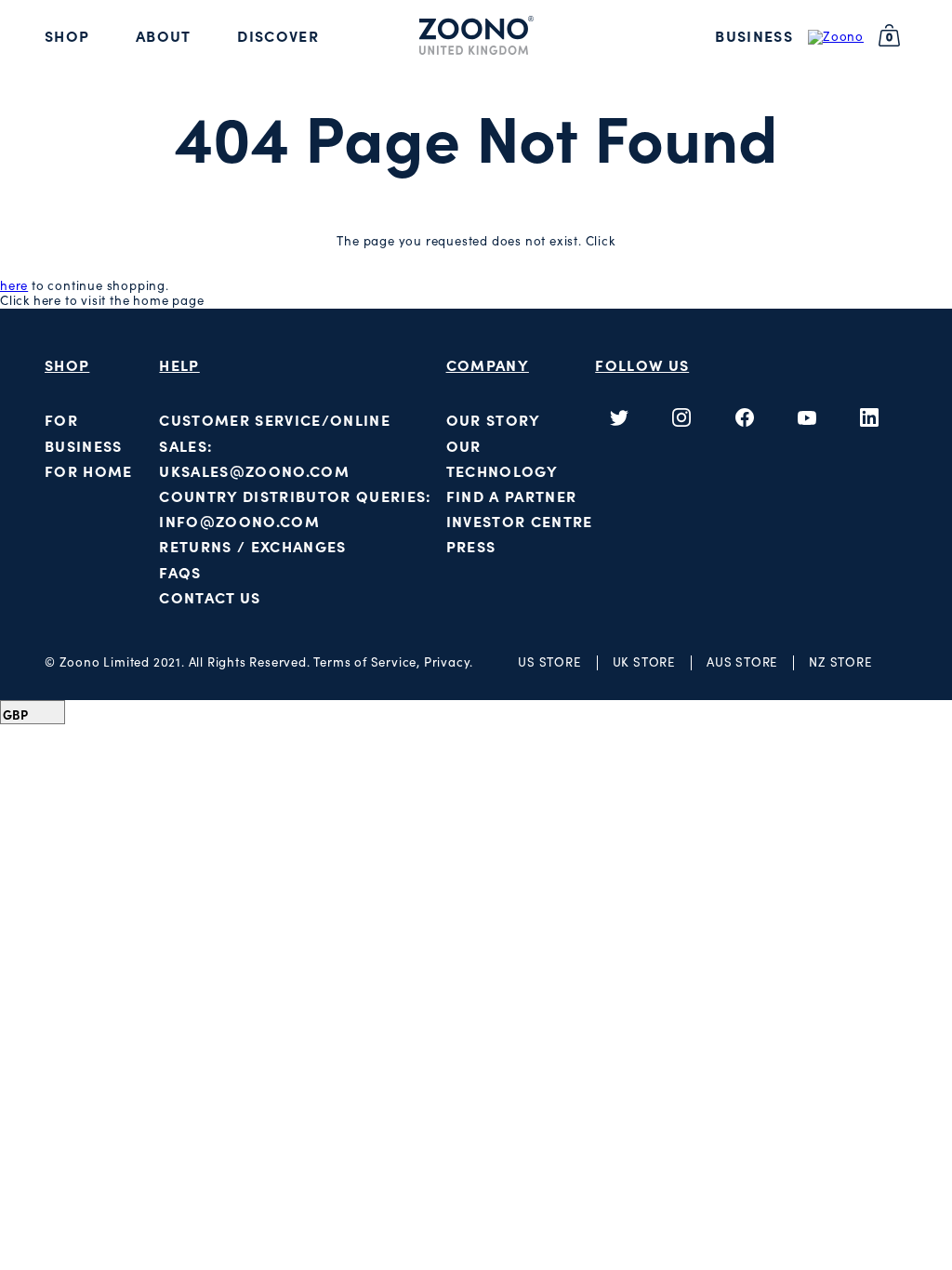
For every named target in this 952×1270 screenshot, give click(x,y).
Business (754, 36)
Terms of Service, (368, 662)
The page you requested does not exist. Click (476, 241)
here (14, 286)
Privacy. (448, 662)
